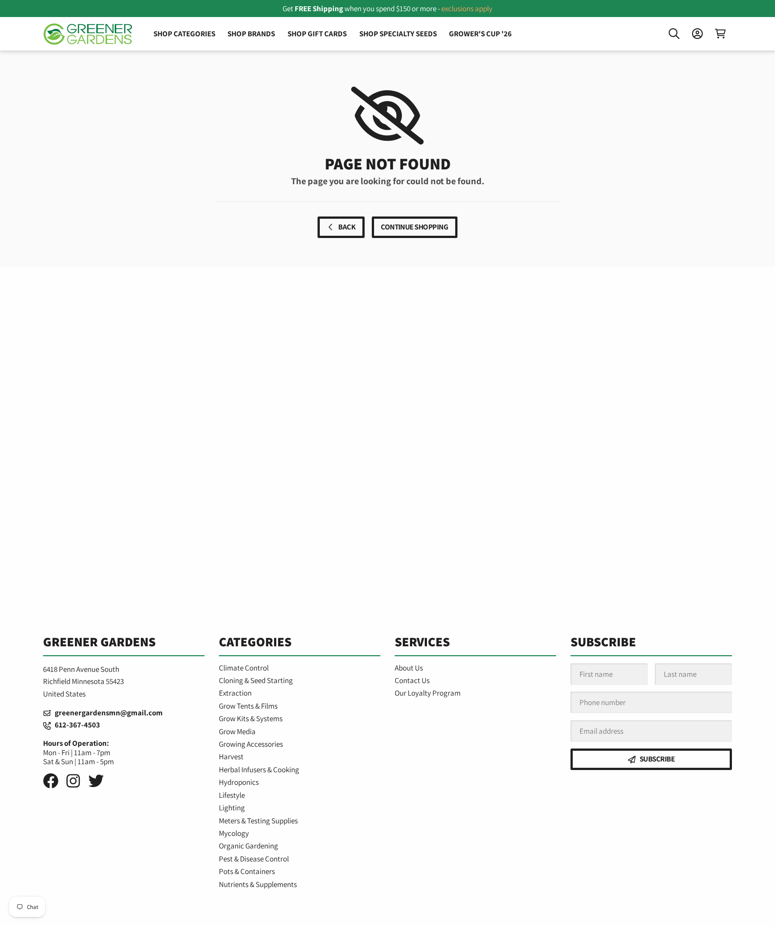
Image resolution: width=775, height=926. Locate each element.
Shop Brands (251, 34)
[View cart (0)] (720, 34)
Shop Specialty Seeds (398, 34)
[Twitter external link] (96, 781)
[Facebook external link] (50, 781)
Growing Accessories (251, 744)
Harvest (231, 757)
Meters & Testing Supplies (258, 821)
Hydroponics (239, 782)
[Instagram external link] (73, 781)
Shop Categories (184, 34)
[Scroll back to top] (388, 909)
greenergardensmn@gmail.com (107, 713)
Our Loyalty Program (428, 693)
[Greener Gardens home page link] (88, 34)
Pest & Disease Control (254, 859)
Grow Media (237, 731)
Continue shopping (414, 227)
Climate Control (244, 668)
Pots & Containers (247, 871)
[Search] (674, 34)
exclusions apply (466, 8)
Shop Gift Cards (317, 34)
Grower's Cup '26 (480, 34)
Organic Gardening (248, 846)
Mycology (234, 833)
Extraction (235, 693)
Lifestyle (232, 795)
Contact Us (412, 680)
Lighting (232, 808)
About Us (409, 668)
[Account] (697, 34)
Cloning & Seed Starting (256, 680)
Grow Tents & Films (248, 706)
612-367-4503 (75, 725)
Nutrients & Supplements (258, 884)
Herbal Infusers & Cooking (259, 770)
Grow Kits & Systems (251, 718)
